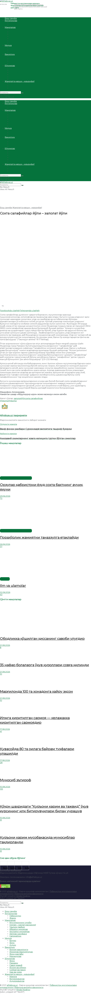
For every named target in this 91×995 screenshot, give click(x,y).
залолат (17, 398)
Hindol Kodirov (23, 896)
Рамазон (13, 70)
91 (1, 820)
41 (1, 731)
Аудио (12, 52)
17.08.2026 (5, 729)
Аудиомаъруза (16, 88)
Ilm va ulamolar (13, 586)
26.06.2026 (5, 544)
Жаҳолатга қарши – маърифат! (19, 81)
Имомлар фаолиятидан (21, 59)
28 (1, 763)
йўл (23, 398)
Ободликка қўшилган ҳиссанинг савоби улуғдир (42, 638)
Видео (12, 48)
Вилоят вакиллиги (18, 57)
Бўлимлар (10, 66)
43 (1, 595)
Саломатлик (15, 43)
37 (1, 546)
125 (1, 789)
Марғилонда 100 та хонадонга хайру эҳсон (36, 691)
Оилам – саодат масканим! (22, 32)
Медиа (8, 45)
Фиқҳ (12, 68)
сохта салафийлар (34, 398)
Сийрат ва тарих (17, 77)
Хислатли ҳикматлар (19, 39)
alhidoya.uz (12, 891)
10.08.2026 (5, 787)
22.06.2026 (5, 592)
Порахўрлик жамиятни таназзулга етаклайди (39, 537)
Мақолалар (10, 27)
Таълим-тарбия (17, 34)
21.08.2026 (5, 645)
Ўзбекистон (15, 23)
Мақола (13, 84)
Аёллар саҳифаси (18, 41)
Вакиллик (10, 54)
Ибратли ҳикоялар (18, 36)
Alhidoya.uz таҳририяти (13, 415)
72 (1, 498)
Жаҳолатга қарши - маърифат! (27, 207)
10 (1, 674)
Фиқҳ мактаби (16, 61)
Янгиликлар (11, 21)
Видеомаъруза (16, 86)
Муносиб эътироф (15, 780)
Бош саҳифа (11, 18)
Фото (11, 50)
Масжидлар (15, 63)
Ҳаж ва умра (15, 79)
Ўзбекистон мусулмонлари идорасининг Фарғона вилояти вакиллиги (38, 892)
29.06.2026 (5, 496)
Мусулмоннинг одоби (20, 30)
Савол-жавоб (15, 72)
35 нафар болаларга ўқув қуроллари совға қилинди (44, 665)
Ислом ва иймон (17, 75)
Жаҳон (12, 25)
